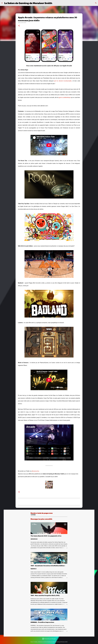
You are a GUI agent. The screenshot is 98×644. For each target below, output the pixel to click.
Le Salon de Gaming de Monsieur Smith (28, 3)
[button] (19, 26)
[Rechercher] (54, 3)
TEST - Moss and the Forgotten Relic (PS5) (45, 595)
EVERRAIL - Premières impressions (42, 622)
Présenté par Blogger (50, 638)
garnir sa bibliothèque (65, 97)
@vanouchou (35, 471)
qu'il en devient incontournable (63, 81)
